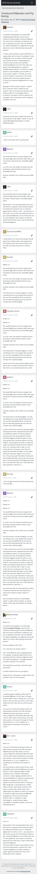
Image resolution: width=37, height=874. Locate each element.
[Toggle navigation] (32, 3)
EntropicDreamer (25, 871)
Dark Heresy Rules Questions (13, 8)
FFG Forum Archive (11, 2)
